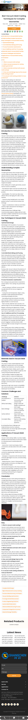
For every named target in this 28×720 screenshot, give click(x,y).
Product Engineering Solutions (10, 601)
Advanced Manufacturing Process (11, 606)
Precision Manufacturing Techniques (12, 593)
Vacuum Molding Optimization (10, 596)
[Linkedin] (5, 704)
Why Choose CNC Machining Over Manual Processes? (20, 637)
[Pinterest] (14, 704)
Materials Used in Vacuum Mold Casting (12, 51)
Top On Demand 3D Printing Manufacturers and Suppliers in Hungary (20, 636)
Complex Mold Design (8, 588)
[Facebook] (2, 704)
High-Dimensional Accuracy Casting (12, 591)
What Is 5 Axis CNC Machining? (20, 641)
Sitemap (14, 713)
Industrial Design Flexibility (9, 612)
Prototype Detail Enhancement (10, 599)
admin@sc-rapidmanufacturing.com (14, 699)
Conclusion (5, 57)
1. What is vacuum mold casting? (11, 62)
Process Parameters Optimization (12, 47)
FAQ (3, 60)
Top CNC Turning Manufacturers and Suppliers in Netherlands (20, 643)
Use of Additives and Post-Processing (13, 49)
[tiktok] (18, 704)
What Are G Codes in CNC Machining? (7, 639)
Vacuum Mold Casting (7, 93)
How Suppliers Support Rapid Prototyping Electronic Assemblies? (7, 643)
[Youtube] (11, 704)
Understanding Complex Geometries (12, 38)
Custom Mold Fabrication (9, 604)
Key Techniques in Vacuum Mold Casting (13, 40)
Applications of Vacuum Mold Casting (12, 55)
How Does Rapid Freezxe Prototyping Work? (20, 639)
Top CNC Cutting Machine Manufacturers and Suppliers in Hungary (7, 641)
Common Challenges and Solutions (11, 53)
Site (19, 25)
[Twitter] (8, 704)
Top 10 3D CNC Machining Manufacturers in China (7, 636)
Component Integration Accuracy (11, 609)
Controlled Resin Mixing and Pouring (12, 44)
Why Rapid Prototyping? (7, 637)
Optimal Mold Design (8, 42)
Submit (14, 675)
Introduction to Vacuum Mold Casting (12, 36)
